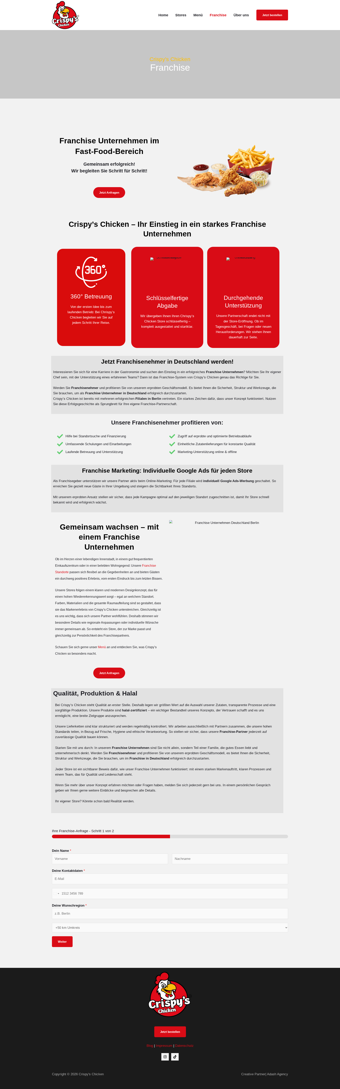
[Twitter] (175, 1057)
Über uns (241, 15)
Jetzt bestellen (170, 1031)
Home (163, 15)
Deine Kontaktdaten (68, 871)
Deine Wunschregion (69, 905)
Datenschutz (184, 1046)
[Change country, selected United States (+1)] (56, 893)
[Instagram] (165, 1057)
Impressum (164, 1046)
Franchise (218, 15)
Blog (150, 1046)
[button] (272, 15)
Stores (180, 15)
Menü (198, 15)
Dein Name (61, 851)
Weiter (62, 941)
